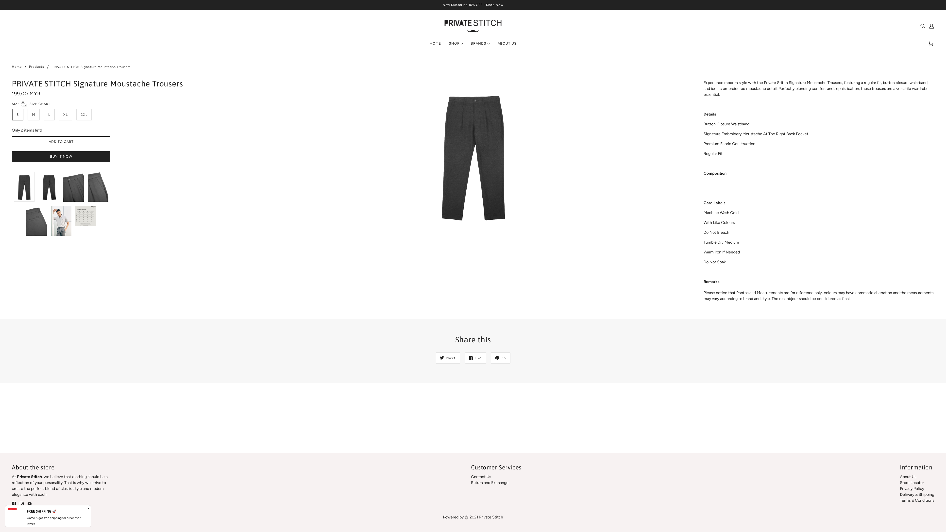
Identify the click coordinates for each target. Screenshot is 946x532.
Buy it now (61, 156)
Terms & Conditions (917, 500)
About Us (908, 476)
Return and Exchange (489, 482)
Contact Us (481, 476)
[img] (922, 26)
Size (31, 104)
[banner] (473, 25)
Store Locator (912, 482)
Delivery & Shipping (917, 494)
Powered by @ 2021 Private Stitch (473, 517)
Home (17, 66)
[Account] (931, 26)
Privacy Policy (912, 488)
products (36, 66)
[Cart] (931, 43)
